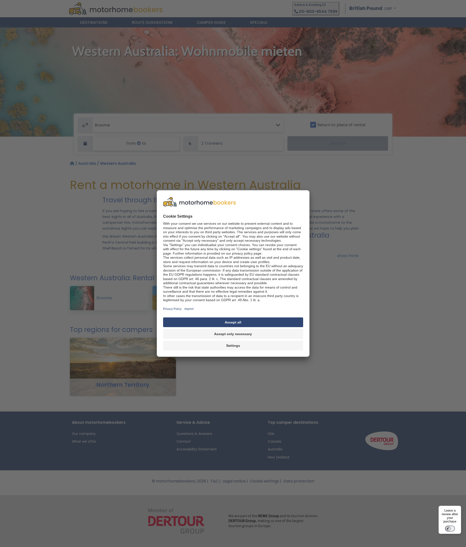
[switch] (450, 528)
